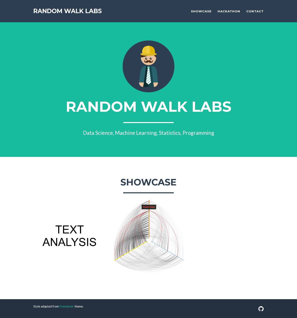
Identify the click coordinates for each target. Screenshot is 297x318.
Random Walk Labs (67, 11)
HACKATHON (229, 11)
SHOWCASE (201, 11)
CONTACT (255, 11)
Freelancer (66, 306)
